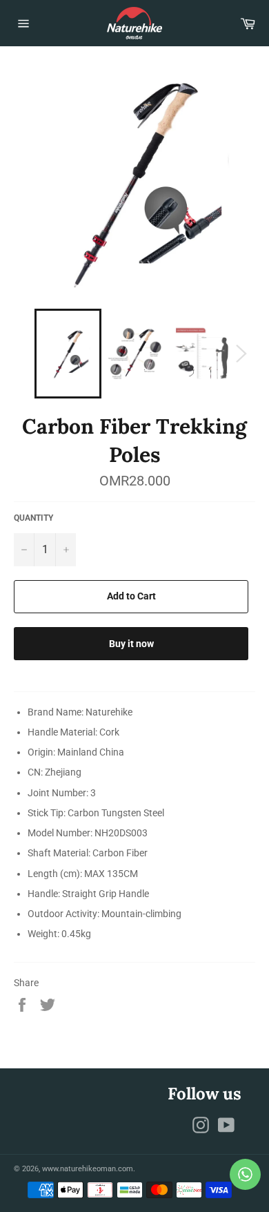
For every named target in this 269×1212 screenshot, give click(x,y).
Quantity (33, 518)
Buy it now (131, 643)
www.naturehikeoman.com (87, 1168)
